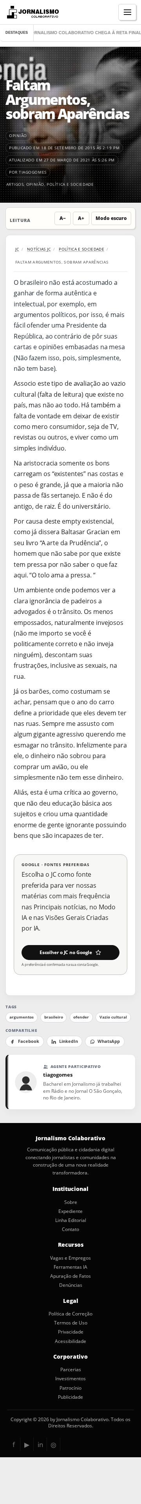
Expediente (70, 1211)
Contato (70, 1229)
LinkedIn (68, 1041)
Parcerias (70, 1370)
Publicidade (70, 1397)
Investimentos (70, 1379)
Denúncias (70, 1285)
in (40, 1444)
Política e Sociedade (70, 184)
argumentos (21, 1017)
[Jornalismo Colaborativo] (32, 12)
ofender (81, 1017)
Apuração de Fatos (70, 1276)
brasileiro (53, 1017)
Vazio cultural (113, 1017)
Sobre (70, 1202)
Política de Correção (70, 1314)
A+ (81, 218)
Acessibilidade (70, 1341)
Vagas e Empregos (70, 1258)
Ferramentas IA (70, 1267)
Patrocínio (70, 1388)
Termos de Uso (70, 1323)
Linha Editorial (70, 1220)
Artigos (15, 184)
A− (63, 218)
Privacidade (70, 1332)
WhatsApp (109, 1041)
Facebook (28, 1041)
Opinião (35, 184)
